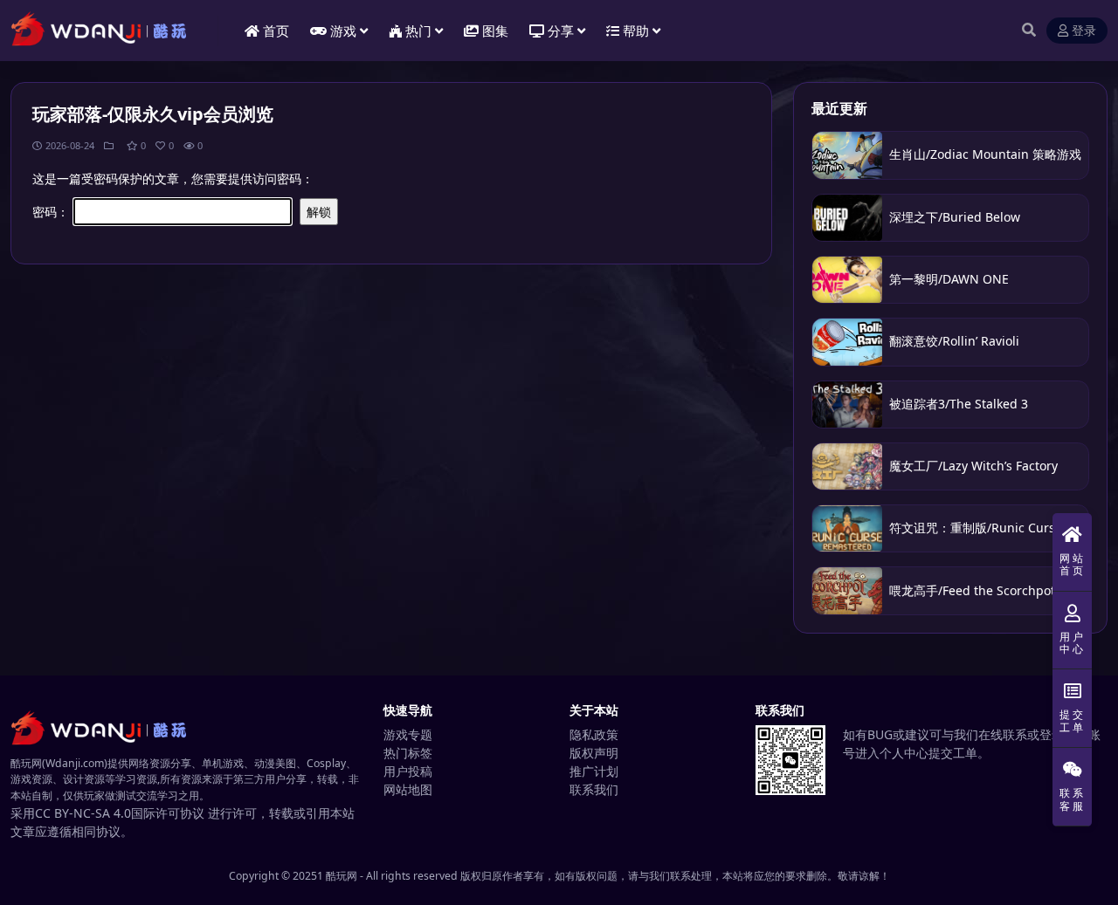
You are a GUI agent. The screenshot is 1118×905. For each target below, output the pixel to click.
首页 (276, 30)
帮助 (636, 30)
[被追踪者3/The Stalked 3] (847, 404)
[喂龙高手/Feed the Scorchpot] (847, 590)
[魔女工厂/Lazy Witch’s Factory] (847, 466)
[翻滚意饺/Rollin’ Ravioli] (847, 342)
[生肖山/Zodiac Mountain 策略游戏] (847, 155)
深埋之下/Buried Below (954, 217)
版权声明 (593, 752)
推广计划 (593, 771)
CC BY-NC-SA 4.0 (83, 813)
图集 (495, 30)
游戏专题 (407, 734)
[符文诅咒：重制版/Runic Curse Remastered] (847, 528)
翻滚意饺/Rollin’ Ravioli (956, 341)
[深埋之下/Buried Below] (847, 218)
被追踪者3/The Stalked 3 (958, 403)
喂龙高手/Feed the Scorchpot (972, 590)
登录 (1084, 31)
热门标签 (407, 752)
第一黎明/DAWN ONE (949, 279)
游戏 (343, 30)
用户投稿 (407, 771)
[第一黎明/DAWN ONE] (847, 280)
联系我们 (593, 789)
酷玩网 (341, 875)
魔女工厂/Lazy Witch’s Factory (973, 465)
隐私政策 (593, 734)
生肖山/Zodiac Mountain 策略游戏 (985, 154)
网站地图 (407, 789)
